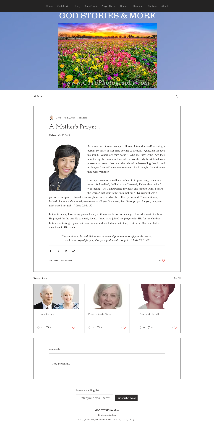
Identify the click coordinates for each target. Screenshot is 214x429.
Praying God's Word (100, 314)
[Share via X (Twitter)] (58, 250)
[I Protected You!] (56, 296)
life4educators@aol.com (107, 415)
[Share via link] (73, 250)
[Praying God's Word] (107, 296)
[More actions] (163, 118)
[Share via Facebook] (50, 250)
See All (177, 278)
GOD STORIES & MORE (107, 15)
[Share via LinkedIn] (65, 250)
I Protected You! (46, 314)
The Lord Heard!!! (149, 314)
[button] (176, 96)
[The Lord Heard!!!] (157, 296)
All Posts (37, 96)
